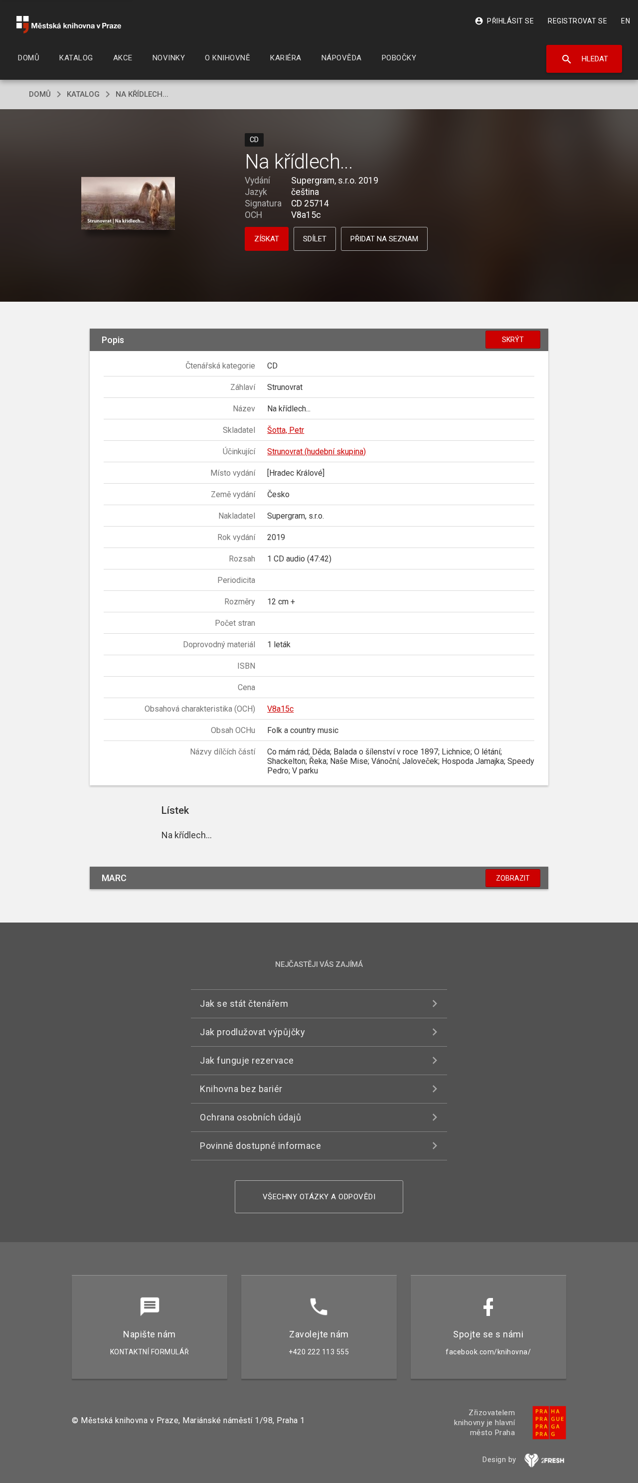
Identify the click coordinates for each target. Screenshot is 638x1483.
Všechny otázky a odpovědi (319, 1196)
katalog (83, 94)
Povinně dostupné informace (260, 1145)
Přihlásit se (504, 20)
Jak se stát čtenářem (244, 1003)
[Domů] (69, 24)
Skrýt (513, 340)
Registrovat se (577, 21)
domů (40, 94)
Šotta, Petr (285, 430)
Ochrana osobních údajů (250, 1117)
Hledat (584, 59)
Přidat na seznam (384, 238)
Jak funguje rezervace (247, 1060)
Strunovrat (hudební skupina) (316, 451)
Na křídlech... (142, 94)
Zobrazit (513, 878)
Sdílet (314, 238)
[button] (128, 204)
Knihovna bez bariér (241, 1089)
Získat (266, 238)
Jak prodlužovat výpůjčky (252, 1032)
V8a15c (280, 709)
